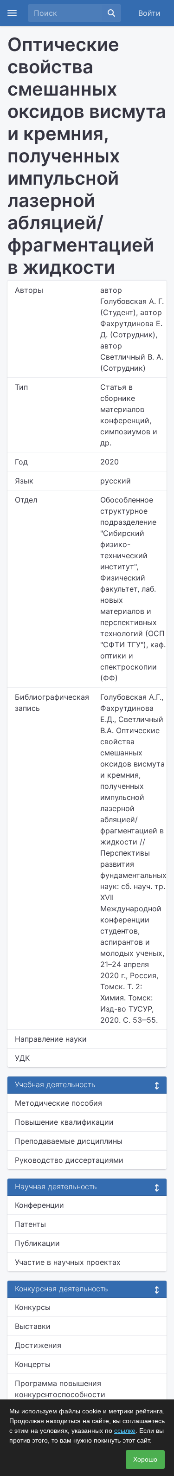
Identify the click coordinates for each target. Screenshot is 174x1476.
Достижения (38, 1345)
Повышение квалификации (64, 1122)
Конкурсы (33, 1307)
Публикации (37, 1243)
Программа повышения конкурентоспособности (60, 1389)
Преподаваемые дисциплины (68, 1141)
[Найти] (111, 13)
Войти (149, 13)
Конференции (39, 1205)
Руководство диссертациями (69, 1160)
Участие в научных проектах (68, 1262)
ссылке (124, 1430)
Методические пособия (58, 1103)
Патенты (30, 1224)
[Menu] (12, 13)
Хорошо (145, 1459)
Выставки (33, 1326)
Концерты (33, 1364)
